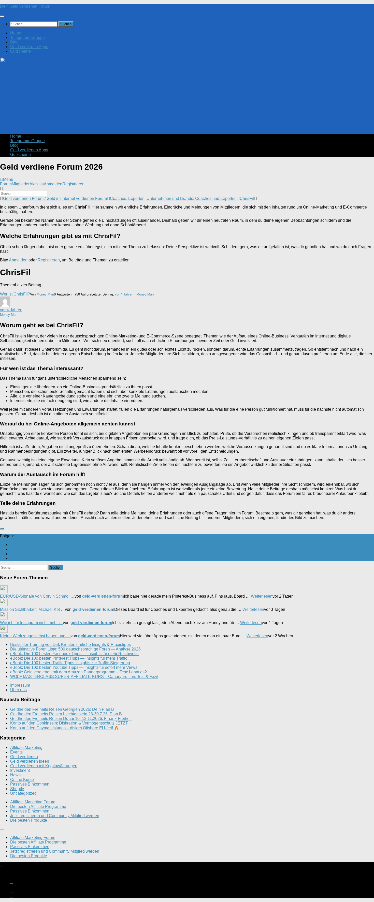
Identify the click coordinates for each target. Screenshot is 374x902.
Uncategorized (23, 793)
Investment (20, 770)
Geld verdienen (24, 757)
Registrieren (73, 184)
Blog (14, 42)
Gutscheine (20, 51)
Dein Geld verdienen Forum (25, 6)
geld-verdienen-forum (103, 596)
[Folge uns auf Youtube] (11, 544)
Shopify (17, 789)
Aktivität (37, 184)
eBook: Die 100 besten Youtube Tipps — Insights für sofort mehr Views (73, 667)
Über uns (18, 690)
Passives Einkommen (29, 784)
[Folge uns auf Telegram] (11, 558)
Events (16, 752)
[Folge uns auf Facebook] (11, 554)
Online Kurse (22, 779)
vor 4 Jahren (124, 294)
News (15, 775)
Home (15, 33)
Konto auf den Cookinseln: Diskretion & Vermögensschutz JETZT (69, 723)
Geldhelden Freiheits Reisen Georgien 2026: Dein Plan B (62, 709)
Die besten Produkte (28, 820)
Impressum (20, 685)
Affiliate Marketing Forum (32, 802)
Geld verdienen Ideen (29, 761)
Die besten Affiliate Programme (38, 806)
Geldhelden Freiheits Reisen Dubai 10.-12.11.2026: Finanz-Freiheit (71, 718)
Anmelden (53, 184)
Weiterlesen (261, 596)
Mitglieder (21, 184)
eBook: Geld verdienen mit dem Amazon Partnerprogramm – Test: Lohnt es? (78, 672)
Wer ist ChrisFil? (15, 294)
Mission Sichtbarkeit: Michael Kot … (32, 609)
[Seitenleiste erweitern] (2, 528)
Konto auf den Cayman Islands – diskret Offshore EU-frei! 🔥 (64, 728)
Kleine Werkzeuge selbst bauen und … (35, 636)
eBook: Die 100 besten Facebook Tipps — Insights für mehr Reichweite (74, 654)
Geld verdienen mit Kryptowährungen (43, 766)
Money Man (45, 294)
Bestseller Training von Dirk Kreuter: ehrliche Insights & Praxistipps (70, 644)
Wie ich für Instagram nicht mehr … (31, 622)
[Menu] (2, 16)
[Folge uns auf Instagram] (11, 549)
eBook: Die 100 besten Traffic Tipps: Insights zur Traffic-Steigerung (70, 663)
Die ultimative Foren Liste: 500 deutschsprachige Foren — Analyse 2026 (75, 649)
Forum (6, 184)
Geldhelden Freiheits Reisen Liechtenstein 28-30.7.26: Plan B (66, 714)
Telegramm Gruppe (27, 37)
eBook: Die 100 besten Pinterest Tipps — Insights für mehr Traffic (68, 658)
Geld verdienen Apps (29, 47)
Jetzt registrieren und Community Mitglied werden (54, 816)
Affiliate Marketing (26, 747)
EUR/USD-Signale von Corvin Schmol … (37, 596)
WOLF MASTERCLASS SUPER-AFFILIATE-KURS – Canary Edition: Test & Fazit (84, 676)
